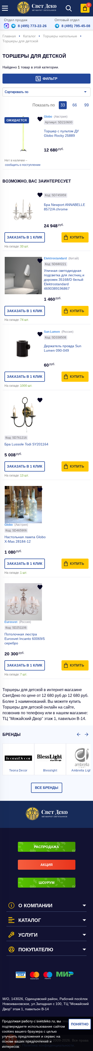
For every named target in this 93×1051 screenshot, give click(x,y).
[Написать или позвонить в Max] (6, 25)
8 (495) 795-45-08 (76, 26)
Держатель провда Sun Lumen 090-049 (62, 348)
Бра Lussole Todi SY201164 (26, 444)
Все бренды (46, 788)
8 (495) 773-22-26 (32, 26)
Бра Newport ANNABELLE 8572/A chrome (64, 207)
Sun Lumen (52, 332)
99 (86, 105)
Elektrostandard (55, 258)
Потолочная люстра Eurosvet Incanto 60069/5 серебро (24, 638)
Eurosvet (10, 622)
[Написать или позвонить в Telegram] (13, 25)
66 (74, 105)
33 (63, 105)
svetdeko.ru (45, 1021)
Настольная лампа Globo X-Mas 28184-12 (25, 539)
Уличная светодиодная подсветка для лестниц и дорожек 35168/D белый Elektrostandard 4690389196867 (64, 279)
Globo (48, 116)
